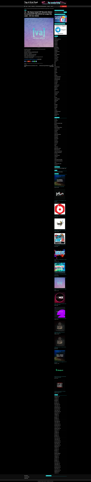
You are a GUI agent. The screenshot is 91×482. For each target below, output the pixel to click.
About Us (52, 6)
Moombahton (56, 137)
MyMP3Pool (56, 89)
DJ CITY (55, 61)
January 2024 (56, 439)
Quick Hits (55, 94)
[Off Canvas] (24, 6)
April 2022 (55, 460)
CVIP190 (29, 63)
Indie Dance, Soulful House (58, 152)
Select (38, 63)
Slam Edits (55, 107)
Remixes (55, 101)
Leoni (34, 63)
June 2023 (55, 449)
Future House (56, 141)
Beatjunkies (56, 44)
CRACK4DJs (56, 50)
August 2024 (56, 429)
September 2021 (56, 470)
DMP (55, 64)
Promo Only (56, 93)
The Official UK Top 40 (57, 111)
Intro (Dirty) (56, 82)
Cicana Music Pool (56, 51)
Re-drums (55, 97)
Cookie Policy (26, 478)
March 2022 (56, 461)
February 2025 (56, 421)
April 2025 (55, 418)
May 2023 (55, 450)
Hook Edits (55, 72)
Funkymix (55, 69)
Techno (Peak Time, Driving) (58, 159)
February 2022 (56, 463)
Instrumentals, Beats (57, 79)
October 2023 (56, 443)
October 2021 (56, 468)
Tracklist (29, 6)
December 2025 (56, 407)
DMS (55, 65)
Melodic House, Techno (57, 148)
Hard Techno (56, 142)
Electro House (56, 138)
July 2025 (55, 414)
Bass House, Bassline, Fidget (58, 123)
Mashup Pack (56, 135)
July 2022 (55, 456)
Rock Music (56, 104)
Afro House (56, 120)
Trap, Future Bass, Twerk (57, 163)
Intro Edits (55, 83)
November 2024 (56, 425)
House (55, 145)
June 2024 (55, 432)
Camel (25, 8)
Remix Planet (56, 100)
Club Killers (55, 55)
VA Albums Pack (56, 114)
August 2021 (56, 471)
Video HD (55, 115)
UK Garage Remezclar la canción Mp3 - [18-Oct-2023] (31, 65)
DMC (55, 62)
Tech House (56, 156)
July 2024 (55, 431)
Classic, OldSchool (56, 54)
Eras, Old (55, 68)
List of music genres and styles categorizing (41, 6)
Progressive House (57, 155)
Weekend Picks (64, 6)
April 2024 (55, 435)
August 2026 (56, 396)
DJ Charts (55, 131)
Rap (54, 96)
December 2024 (56, 424)
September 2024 (56, 428)
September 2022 (56, 453)
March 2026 (56, 403)
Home (26, 6)
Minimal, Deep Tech (57, 149)
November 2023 (56, 442)
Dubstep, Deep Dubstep (57, 134)
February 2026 (56, 404)
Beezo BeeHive (56, 47)
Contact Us (48, 6)
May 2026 (55, 400)
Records (36, 63)
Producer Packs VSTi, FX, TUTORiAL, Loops (60, 168)
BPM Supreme (56, 40)
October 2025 (56, 410)
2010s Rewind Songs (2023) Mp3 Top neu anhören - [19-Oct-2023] (46, 65)
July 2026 (55, 397)
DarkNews (48, 481)
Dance (31, 63)
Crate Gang (55, 58)
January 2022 (56, 464)
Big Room (55, 124)
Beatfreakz (55, 43)
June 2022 (55, 457)
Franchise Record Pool (57, 76)
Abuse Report (26, 475)
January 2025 (56, 422)
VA (39, 63)
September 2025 (56, 411)
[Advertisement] (54, 2)
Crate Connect (56, 57)
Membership (33, 6)
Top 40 (55, 108)
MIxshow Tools (56, 86)
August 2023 (56, 446)
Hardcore (55, 144)
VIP (40, 63)
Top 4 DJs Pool (31, 2)
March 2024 (56, 436)
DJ (32, 63)
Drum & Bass (56, 130)
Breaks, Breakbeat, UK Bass (58, 127)
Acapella (55, 37)
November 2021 (56, 467)
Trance (55, 162)
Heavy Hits (55, 75)
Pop (54, 90)
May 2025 (55, 417)
